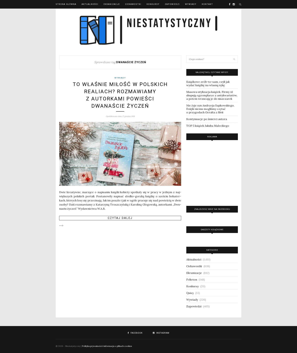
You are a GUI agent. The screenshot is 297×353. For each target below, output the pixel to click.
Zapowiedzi (172, 4)
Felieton (191, 279)
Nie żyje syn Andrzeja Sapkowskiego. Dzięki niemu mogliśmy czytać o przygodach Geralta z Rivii (210, 109)
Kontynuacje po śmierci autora (206, 119)
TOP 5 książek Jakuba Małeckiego (207, 125)
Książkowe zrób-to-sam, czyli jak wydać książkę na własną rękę (208, 83)
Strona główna (66, 4)
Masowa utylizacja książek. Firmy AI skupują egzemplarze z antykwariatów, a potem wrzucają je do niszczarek (211, 95)
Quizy (190, 293)
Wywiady (190, 4)
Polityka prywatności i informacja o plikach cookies (107, 346)
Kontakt (207, 4)
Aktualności (90, 4)
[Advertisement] (212, 172)
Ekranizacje (112, 4)
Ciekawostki (133, 4)
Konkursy (153, 4)
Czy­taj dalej (120, 218)
